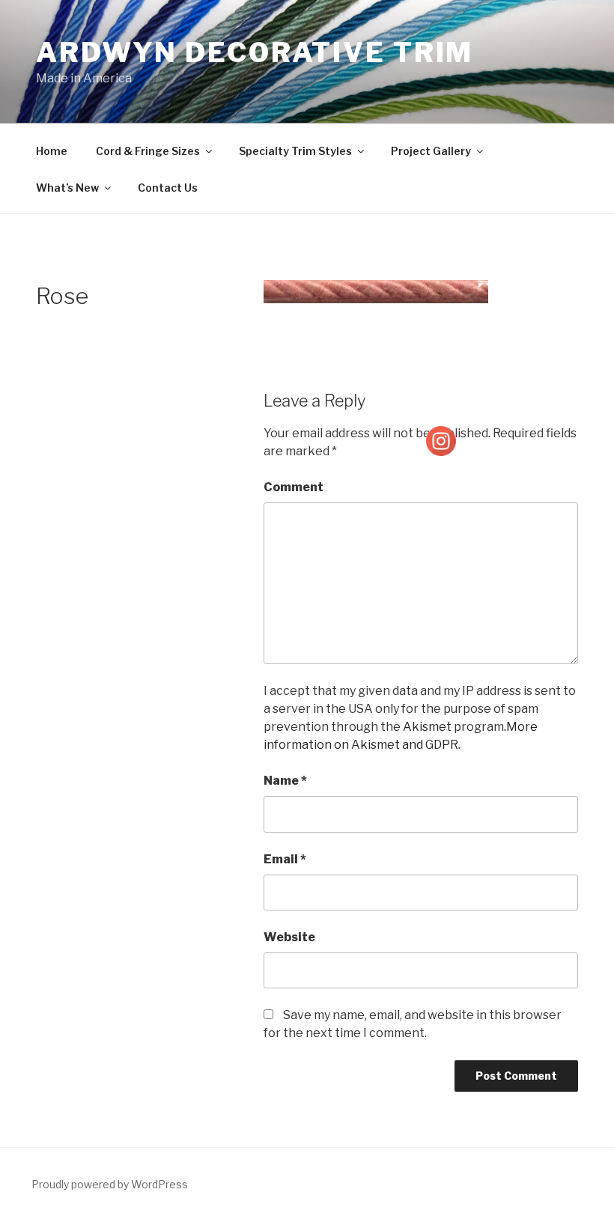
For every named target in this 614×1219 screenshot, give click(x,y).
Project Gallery (431, 151)
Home (51, 151)
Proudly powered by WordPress (109, 1184)
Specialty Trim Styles (295, 151)
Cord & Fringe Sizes (148, 151)
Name (285, 780)
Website (289, 937)
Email (285, 859)
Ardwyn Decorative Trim (254, 52)
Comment (293, 487)
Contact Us (168, 187)
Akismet (427, 727)
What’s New (67, 187)
